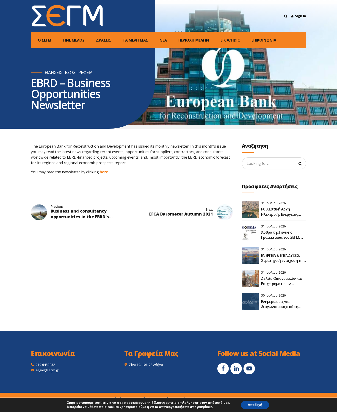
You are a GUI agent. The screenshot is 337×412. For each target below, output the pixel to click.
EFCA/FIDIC (230, 40)
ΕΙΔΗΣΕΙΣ (53, 72)
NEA (163, 40)
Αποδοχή (255, 405)
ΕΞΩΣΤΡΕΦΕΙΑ (78, 72)
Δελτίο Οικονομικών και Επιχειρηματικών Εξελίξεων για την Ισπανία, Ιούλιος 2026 (281, 281)
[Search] (285, 16)
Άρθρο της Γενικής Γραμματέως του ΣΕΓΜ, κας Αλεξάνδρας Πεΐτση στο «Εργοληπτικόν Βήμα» (283, 235)
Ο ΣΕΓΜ (44, 40)
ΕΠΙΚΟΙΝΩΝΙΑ (263, 40)
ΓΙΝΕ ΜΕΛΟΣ (74, 40)
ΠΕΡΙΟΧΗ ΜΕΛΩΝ (193, 40)
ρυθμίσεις (204, 407)
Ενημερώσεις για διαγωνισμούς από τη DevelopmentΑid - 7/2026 (281, 304)
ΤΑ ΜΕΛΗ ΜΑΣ (135, 40)
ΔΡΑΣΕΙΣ (103, 40)
